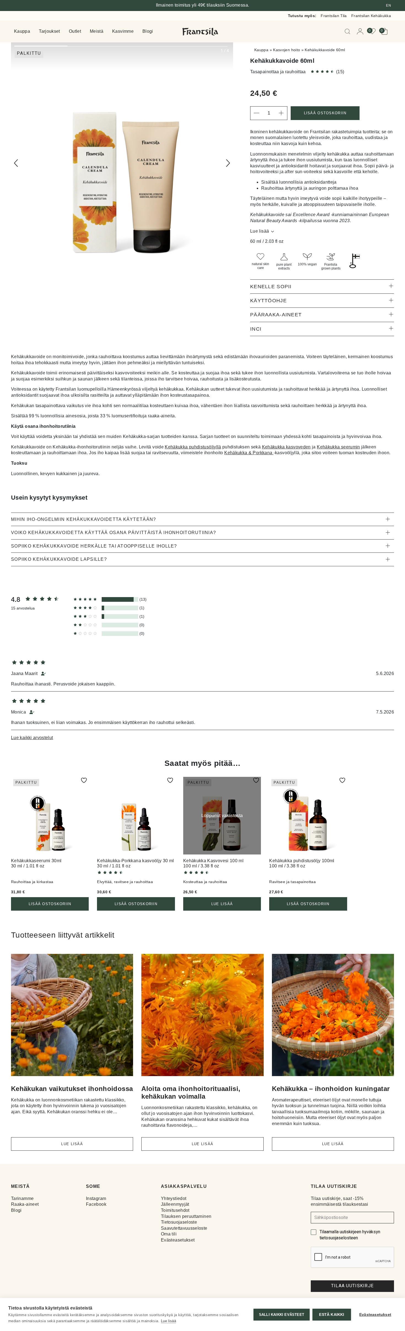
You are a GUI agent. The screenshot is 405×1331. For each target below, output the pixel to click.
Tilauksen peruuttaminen (186, 1216)
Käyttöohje (268, 300)
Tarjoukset (49, 31)
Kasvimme (123, 31)
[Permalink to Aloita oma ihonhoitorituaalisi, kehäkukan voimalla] (202, 1017)
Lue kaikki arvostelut (32, 737)
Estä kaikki (331, 1315)
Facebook (96, 1204)
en (388, 5)
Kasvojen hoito (286, 50)
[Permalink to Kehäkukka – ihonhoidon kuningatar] (333, 1017)
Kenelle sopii (271, 286)
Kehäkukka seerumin (338, 447)
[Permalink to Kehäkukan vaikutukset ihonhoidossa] (72, 1017)
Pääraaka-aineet (276, 314)
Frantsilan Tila (334, 15)
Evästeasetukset (178, 1240)
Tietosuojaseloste (179, 1222)
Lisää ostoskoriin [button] (50, 904)
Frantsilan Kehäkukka (371, 15)
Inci (255, 329)
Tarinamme (22, 1198)
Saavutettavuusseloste (184, 1228)
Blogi (147, 31)
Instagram (96, 1198)
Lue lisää (259, 231)
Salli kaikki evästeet (281, 1315)
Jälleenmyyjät (175, 1204)
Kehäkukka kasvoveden (286, 447)
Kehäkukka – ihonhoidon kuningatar (331, 1088)
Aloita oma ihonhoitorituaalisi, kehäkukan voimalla (190, 1092)
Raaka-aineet (25, 1204)
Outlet (75, 31)
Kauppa (22, 31)
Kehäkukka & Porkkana (249, 452)
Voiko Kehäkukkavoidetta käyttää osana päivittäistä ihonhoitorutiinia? (113, 532)
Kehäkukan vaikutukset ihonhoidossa (72, 1088)
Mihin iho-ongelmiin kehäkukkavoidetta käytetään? (83, 519)
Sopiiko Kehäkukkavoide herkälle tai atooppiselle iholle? (94, 546)
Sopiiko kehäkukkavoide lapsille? (59, 559)
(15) (340, 71)
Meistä (96, 31)
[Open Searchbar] (348, 31)
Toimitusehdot (175, 1210)
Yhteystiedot (173, 1198)
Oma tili (169, 1234)
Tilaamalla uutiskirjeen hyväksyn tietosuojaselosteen (350, 1235)
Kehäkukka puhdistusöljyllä (193, 447)
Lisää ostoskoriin (325, 113)
